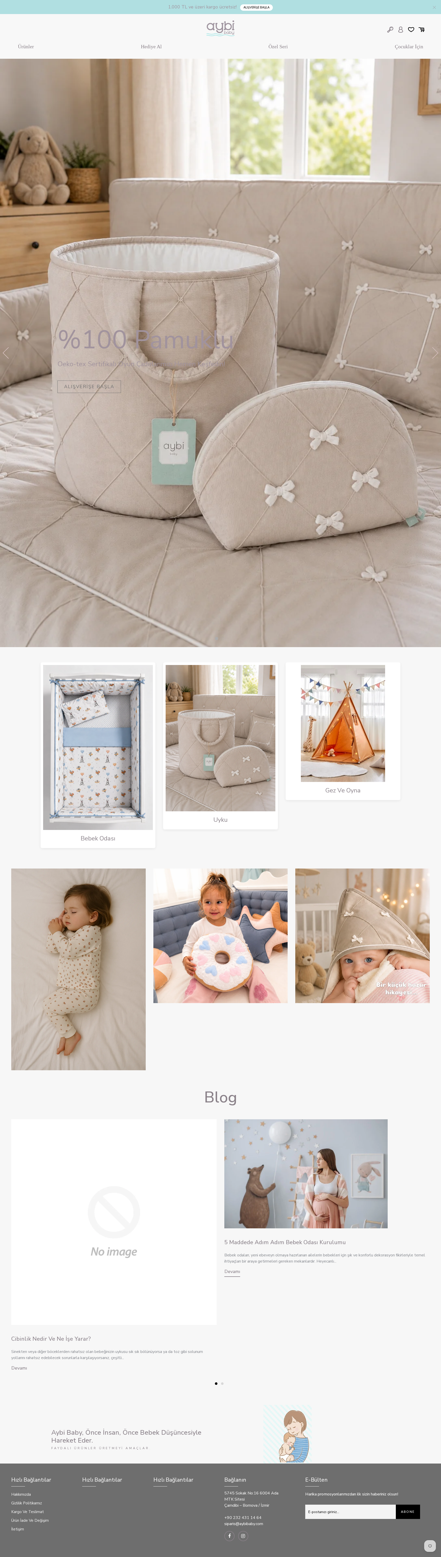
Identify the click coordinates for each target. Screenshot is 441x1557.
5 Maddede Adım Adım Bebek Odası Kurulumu (285, 1242)
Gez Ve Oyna (343, 790)
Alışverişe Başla (256, 7)
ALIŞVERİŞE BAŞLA (89, 387)
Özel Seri (278, 46)
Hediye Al (151, 46)
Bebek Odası (98, 838)
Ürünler (26, 46)
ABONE (408, 1512)
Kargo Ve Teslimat (27, 1511)
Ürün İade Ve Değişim (30, 1520)
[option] (220, 353)
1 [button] (216, 638)
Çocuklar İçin (409, 46)
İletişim (17, 1529)
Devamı (19, 1368)
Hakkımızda (21, 1494)
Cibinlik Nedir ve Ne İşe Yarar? (51, 1339)
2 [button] (223, 638)
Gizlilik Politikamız (26, 1503)
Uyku (220, 820)
